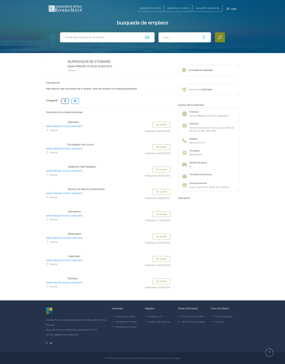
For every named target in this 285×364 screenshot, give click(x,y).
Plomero (73, 278)
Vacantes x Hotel (150, 8)
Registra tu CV (156, 316)
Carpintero (74, 256)
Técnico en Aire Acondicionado (86, 189)
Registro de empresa (159, 321)
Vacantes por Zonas (126, 326)
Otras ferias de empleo (193, 321)
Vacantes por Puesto (126, 321)
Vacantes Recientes (208, 8)
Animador (73, 122)
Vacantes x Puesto (178, 8)
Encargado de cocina (81, 144)
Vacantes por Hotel (125, 316)
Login (233, 8)
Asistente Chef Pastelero (82, 166)
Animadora (74, 211)
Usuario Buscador (224, 316)
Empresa (219, 321)
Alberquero (74, 233)
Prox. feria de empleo (193, 316)
